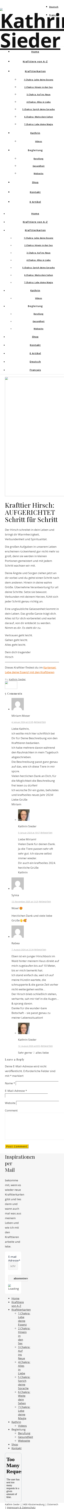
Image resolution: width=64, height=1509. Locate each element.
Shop (35, 182)
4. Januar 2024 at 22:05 (22, 722)
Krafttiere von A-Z (35, 61)
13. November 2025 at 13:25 (24, 901)
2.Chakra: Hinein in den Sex (38, 87)
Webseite (38, 173)
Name (10, 1083)
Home (35, 51)
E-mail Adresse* (13, 1258)
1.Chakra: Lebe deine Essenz (38, 79)
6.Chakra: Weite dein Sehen (38, 116)
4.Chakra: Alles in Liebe (38, 102)
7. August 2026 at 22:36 (22, 949)
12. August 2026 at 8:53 (29, 1046)
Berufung (38, 158)
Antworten (40, 722)
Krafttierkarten (35, 71)
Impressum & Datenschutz (21, 1507)
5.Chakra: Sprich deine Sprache (38, 109)
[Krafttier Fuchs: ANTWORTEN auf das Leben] (11, 688)
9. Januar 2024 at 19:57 (29, 832)
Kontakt (35, 192)
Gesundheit (39, 166)
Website (10, 1103)
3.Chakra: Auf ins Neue (39, 94)
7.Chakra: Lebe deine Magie (38, 124)
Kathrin (35, 133)
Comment (11, 1110)
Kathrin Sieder (17, 679)
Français (54, 15)
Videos (38, 141)
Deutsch (54, 6)
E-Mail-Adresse (16, 1091)
